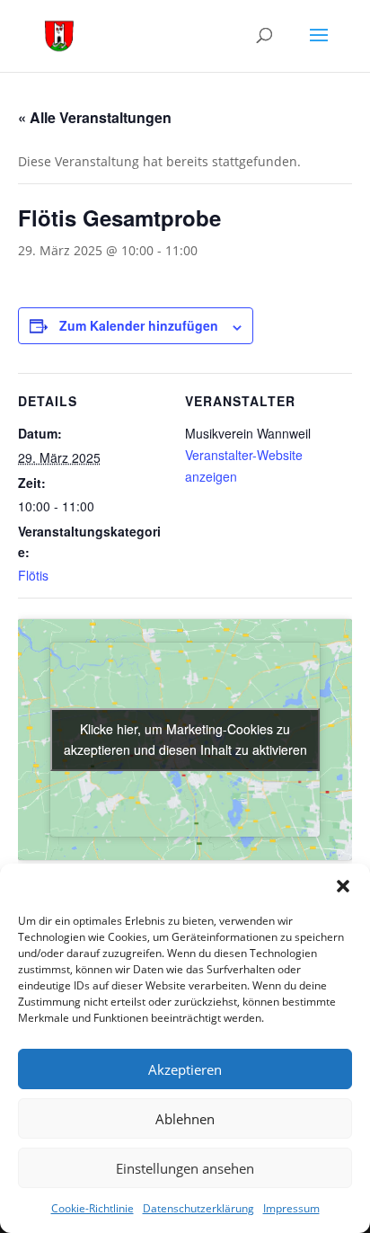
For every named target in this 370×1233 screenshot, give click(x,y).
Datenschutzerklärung (198, 1208)
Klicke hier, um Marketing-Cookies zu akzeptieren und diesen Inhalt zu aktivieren (185, 739)
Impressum (291, 1208)
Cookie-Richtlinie (92, 1208)
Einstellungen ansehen (185, 1168)
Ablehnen (185, 1119)
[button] (343, 886)
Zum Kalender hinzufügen (138, 325)
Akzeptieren (185, 1069)
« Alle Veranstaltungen (95, 117)
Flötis (33, 575)
